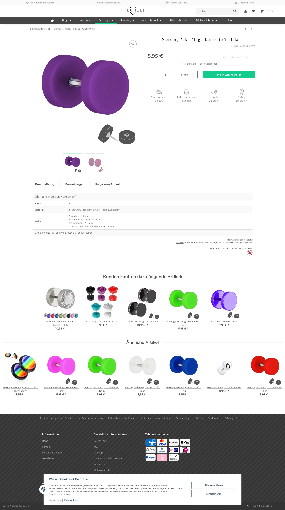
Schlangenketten (234, 418)
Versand (243, 57)
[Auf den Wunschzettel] (133, 43)
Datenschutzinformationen (108, 458)
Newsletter (48, 458)
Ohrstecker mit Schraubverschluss (84, 418)
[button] (245, 11)
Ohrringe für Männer (208, 418)
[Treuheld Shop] (49, 29)
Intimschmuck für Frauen (122, 418)
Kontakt (46, 446)
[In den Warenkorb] (32, 36)
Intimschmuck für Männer (155, 418)
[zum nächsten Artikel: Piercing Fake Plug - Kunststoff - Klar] (252, 28)
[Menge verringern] (149, 74)
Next (277, 375)
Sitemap (98, 452)
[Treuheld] (52, 20)
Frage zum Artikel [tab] (107, 184)
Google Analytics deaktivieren (16, 505)
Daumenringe (183, 418)
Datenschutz (71, 500)
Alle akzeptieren (214, 485)
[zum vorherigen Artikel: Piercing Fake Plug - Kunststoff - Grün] (245, 28)
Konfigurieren (214, 493)
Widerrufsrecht (102, 470)
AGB (96, 446)
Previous (8, 375)
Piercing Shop (265, 505)
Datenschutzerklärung (59, 494)
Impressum (55, 500)
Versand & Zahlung (52, 452)
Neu (229, 20)
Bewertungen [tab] (74, 184)
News (45, 440)
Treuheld (179, 242)
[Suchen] (235, 11)
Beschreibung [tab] (44, 184)
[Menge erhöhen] (193, 74)
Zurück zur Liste (38, 29)
